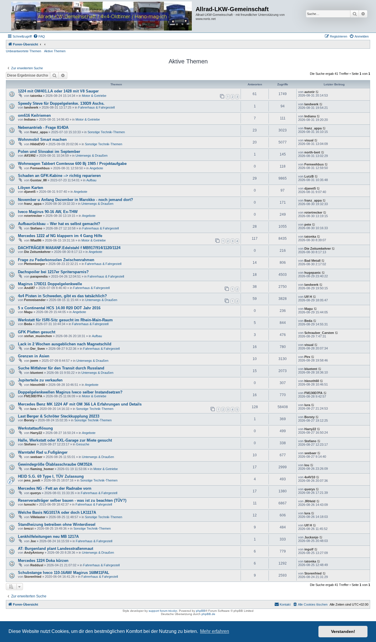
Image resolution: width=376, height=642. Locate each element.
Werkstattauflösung (35, 428)
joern (34, 360)
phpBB (200, 610)
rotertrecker (33, 215)
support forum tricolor (163, 610)
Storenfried (32, 576)
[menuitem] (39, 36)
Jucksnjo (311, 537)
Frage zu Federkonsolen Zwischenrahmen (56, 260)
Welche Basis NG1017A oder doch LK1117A (57, 512)
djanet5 (30, 191)
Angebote (96, 168)
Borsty (29, 420)
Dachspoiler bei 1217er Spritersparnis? (53, 272)
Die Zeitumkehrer (37, 252)
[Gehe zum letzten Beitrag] (317, 92)
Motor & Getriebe (94, 95)
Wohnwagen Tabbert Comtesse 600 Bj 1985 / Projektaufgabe (72, 163)
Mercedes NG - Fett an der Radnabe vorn (54, 488)
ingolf (308, 549)
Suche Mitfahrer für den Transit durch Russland (61, 368)
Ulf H (308, 296)
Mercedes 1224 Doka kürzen (43, 560)
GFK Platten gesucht (36, 332)
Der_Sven (37, 348)
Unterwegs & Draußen (91, 155)
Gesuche (82, 444)
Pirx (307, 357)
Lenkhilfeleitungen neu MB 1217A (48, 536)
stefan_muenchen (38, 336)
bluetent (36, 372)
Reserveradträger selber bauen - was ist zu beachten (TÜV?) (72, 500)
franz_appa (39, 132)
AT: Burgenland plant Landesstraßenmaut (55, 548)
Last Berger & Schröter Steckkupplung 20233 (58, 416)
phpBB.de (208, 614)
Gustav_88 (38, 180)
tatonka (36, 95)
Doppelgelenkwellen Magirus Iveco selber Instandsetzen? (70, 392)
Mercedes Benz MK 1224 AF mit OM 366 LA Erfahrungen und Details (80, 404)
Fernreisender (35, 300)
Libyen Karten (30, 187)
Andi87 (29, 288)
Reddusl (36, 565)
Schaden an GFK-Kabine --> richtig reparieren (59, 175)
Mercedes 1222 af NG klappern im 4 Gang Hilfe (60, 236)
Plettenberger (34, 264)
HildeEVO (37, 144)
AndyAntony (34, 552)
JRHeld (309, 501)
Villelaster (37, 517)
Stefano (36, 228)
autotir (309, 92)
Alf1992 (30, 155)
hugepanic (312, 272)
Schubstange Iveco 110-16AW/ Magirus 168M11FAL (63, 572)
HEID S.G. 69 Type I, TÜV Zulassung (51, 476)
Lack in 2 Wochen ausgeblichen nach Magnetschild (64, 344)
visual (308, 140)
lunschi (30, 504)
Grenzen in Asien (33, 356)
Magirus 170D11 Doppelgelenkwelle (50, 284)
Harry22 (36, 433)
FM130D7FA (33, 396)
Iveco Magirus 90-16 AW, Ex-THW (48, 212)
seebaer (36, 457)
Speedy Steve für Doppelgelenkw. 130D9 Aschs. (61, 103)
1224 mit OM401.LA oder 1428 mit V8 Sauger (58, 91)
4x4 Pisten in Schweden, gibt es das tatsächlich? (62, 296)
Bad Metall (312, 260)
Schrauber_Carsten (319, 332)
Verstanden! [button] (343, 631)
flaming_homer (42, 469)
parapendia (39, 276)
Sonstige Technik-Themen (106, 132)
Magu (28, 312)
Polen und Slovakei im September (49, 151)
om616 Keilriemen (34, 115)
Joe (33, 541)
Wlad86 (35, 240)
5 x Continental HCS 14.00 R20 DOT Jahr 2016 (59, 308)
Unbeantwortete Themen (23, 51)
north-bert (312, 152)
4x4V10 (309, 477)
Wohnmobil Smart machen (42, 139)
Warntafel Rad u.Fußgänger (43, 452)
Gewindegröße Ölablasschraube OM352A (55, 464)
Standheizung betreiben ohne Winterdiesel (56, 524)
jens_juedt (32, 480)
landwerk (31, 107)
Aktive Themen (55, 51)
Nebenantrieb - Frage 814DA (43, 127)
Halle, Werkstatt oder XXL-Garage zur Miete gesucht (65, 440)
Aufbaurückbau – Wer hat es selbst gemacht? (59, 224)
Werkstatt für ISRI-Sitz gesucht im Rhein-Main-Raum (65, 320)
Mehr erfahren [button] (214, 631)
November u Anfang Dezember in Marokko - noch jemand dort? (75, 199)
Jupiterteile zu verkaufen (40, 380)
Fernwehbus (40, 168)
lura (33, 408)
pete (307, 224)
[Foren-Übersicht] (101, 16)
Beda (28, 324)
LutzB (309, 176)
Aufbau (91, 180)
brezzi (28, 528)
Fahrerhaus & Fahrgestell (96, 107)
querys (35, 493)
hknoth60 (37, 384)
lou (306, 465)
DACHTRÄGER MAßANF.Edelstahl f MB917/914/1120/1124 (69, 248)
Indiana (30, 119)
